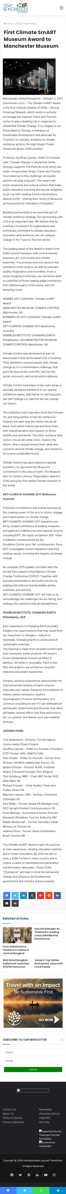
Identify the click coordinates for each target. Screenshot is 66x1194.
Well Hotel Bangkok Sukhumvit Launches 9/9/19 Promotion (16, 963)
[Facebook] (6, 895)
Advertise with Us (49, 1113)
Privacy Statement (13, 1122)
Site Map (44, 1122)
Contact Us (9, 1109)
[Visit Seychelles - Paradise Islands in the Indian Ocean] (15, 7)
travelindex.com (14, 103)
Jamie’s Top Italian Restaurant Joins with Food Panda (48, 963)
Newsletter (45, 1109)
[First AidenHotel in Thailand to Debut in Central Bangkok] (17, 935)
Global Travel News (26, 23)
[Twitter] (15, 895)
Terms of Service (12, 1117)
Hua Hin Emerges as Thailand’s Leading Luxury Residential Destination (46, 933)
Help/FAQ (44, 1117)
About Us (8, 1113)
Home (9, 23)
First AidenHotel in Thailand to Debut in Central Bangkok (16, 950)
